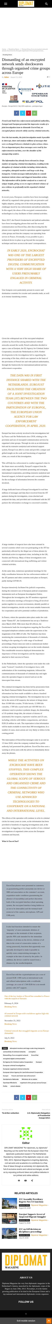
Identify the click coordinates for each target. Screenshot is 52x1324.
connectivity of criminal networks (14, 1052)
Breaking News (14, 49)
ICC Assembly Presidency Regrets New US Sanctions (31, 1200)
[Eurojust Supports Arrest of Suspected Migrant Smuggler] (9, 1218)
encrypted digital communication (14, 1059)
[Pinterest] (28, 113)
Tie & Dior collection (10, 1113)
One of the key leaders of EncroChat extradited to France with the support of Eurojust (27, 997)
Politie (5, 1086)
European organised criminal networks (16, 1069)
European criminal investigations (14, 1065)
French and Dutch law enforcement (23, 1076)
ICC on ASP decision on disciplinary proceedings (30, 1230)
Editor (6, 77)
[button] (5, 4)
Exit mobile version (26, 1320)
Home (4, 49)
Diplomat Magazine (39, 1205)
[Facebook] (16, 113)
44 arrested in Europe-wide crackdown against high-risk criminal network (27, 1014)
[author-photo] (26, 1139)
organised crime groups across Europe (33, 1083)
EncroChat (34, 1055)
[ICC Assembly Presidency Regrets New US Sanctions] (9, 1203)
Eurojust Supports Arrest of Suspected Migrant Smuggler (32, 1215)
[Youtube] (25, 1181)
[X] (22, 113)
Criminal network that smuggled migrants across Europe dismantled (27, 1032)
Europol (5, 1076)
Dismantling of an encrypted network (15, 1055)
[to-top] (48, 1319)
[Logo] (26, 1270)
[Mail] (18, 1181)
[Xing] (32, 1181)
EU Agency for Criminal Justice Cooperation (18, 1062)
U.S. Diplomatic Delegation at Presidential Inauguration (38, 1115)
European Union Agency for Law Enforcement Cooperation (23, 1072)
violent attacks (15, 1086)
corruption (32, 1052)
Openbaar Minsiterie (10, 1083)
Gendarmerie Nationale (11, 1079)
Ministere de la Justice (29, 1079)
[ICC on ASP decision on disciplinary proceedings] (9, 1233)
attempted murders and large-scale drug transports (27, 1048)
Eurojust (39, 1062)
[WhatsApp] (34, 113)
